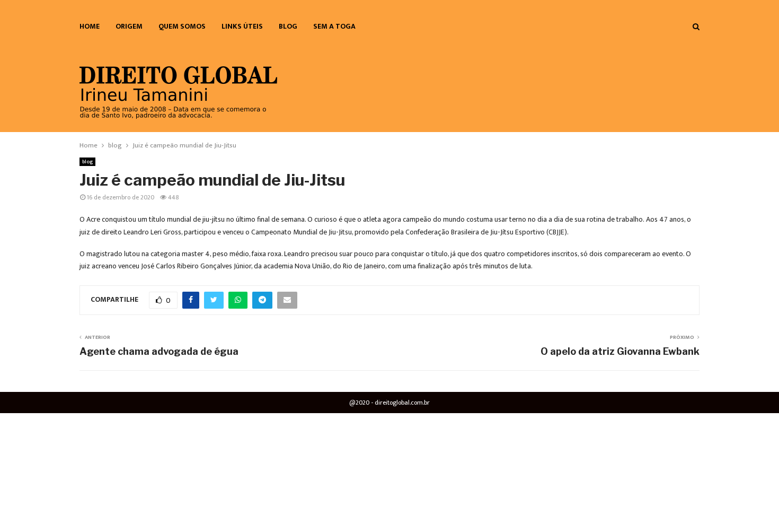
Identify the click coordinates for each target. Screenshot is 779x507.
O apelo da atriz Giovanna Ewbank (620, 351)
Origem (129, 26)
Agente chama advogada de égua (158, 351)
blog (288, 26)
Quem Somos (182, 26)
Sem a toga (334, 26)
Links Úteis (242, 26)
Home (89, 26)
